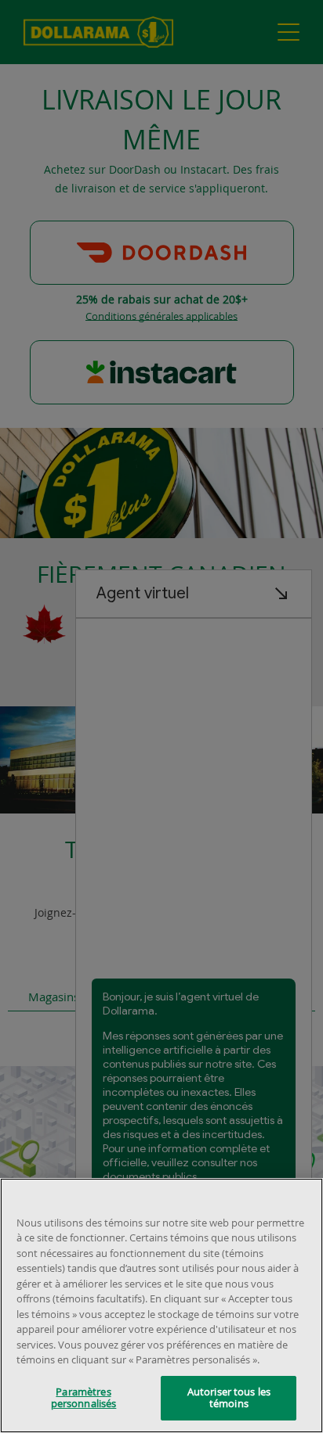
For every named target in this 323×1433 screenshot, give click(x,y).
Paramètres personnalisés (84, 1398)
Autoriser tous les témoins (228, 1398)
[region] (161, 1305)
